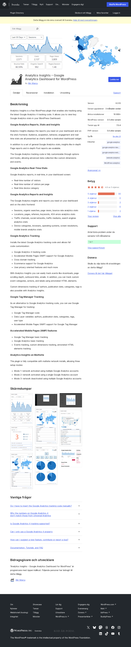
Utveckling (65, 92)
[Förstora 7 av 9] (78, 396)
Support (117, 92)
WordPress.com (108, 604)
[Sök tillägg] (37, 28)
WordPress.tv (62, 616)
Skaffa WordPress (117, 4)
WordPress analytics (112, 163)
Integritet (14, 616)
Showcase (37, 604)
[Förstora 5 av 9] (54, 411)
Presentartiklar (85, 616)
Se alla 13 (117, 136)
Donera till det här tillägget (100, 273)
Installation (49, 92)
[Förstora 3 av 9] (29, 456)
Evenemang (83, 608)
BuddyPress (107, 616)
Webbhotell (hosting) (19, 612)
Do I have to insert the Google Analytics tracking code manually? (41, 506)
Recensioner (32, 92)
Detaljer (16, 92)
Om (11, 604)
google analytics (113, 142)
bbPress (105, 612)
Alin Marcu (33, 83)
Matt (104, 608)
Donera (82, 612)
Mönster (36, 616)
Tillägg (36, 612)
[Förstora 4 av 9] (54, 396)
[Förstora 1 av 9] (29, 396)
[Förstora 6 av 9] (54, 449)
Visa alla (117, 216)
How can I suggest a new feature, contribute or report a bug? (39, 540)
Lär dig (58, 604)
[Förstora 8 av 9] (78, 413)
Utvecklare (60, 612)
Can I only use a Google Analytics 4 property (31, 532)
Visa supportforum (96, 248)
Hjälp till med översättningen (85, 20)
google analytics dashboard (111, 147)
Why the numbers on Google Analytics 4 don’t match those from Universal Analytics (30, 514)
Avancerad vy (94, 170)
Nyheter (13, 608)
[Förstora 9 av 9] (78, 452)
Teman (36, 608)
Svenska (38, 631)
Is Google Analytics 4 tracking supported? (30, 523)
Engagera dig (83, 604)
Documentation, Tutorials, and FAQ (26, 548)
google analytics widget (111, 152)
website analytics (113, 158)
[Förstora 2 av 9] (29, 429)
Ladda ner (114, 79)
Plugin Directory (17, 13)
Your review (93, 216)
